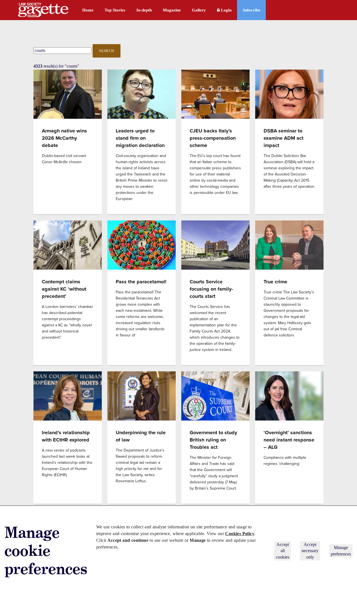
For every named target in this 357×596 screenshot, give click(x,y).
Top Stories (115, 10)
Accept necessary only (310, 550)
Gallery (199, 10)
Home (87, 10)
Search (106, 51)
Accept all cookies (282, 550)
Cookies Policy (239, 533)
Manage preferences (341, 550)
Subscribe (251, 10)
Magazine (172, 10)
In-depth (144, 10)
